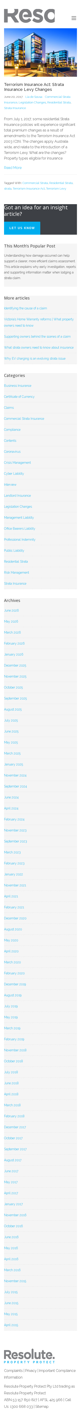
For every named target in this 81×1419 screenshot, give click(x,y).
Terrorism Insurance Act (29, 188)
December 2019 (15, 984)
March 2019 (12, 1028)
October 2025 (13, 687)
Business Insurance (17, 385)
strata (7, 188)
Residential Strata (59, 102)
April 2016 (11, 1259)
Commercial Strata (35, 183)
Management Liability (19, 517)
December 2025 (15, 665)
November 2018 (15, 1050)
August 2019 (12, 995)
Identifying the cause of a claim (25, 308)
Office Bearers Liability (19, 528)
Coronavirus (12, 451)
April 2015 (11, 1325)
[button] (74, 18)
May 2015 (11, 1314)
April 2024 (11, 808)
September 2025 (15, 698)
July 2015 (11, 1292)
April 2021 (11, 896)
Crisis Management (17, 462)
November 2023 (15, 830)
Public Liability (14, 550)
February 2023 (14, 863)
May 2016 (11, 1248)
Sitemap (42, 1406)
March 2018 (12, 1105)
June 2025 (11, 731)
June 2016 (11, 1237)
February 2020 (14, 973)
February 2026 (14, 643)
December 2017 (15, 1127)
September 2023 (15, 841)
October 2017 (13, 1138)
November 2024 (15, 775)
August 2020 (13, 929)
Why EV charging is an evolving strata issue (34, 358)
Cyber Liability (14, 473)
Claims (9, 407)
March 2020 (12, 962)
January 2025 (13, 764)
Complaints (13, 1371)
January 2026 (13, 654)
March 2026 (12, 632)
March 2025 (12, 753)
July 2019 (11, 1006)
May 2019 (11, 1017)
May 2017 (11, 1182)
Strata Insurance (15, 108)
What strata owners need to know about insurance (39, 347)
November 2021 (15, 885)
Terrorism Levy (56, 188)
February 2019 (14, 1039)
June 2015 (11, 1303)
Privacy (31, 1371)
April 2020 (11, 951)
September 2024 (15, 786)
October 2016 (13, 1226)
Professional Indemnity (20, 539)
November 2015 (15, 1281)
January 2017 (13, 1204)
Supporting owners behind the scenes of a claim (37, 336)
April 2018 (11, 1094)
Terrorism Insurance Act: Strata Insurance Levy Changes (34, 87)
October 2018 (13, 1061)
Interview (10, 484)
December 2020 (15, 918)
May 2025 (11, 742)
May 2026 (11, 621)
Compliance (12, 429)
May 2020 (11, 940)
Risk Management (16, 572)
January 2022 (13, 874)
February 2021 (14, 907)
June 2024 (11, 797)
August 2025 (13, 709)
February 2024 (14, 819)
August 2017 (12, 1160)
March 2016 (12, 1270)
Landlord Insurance (17, 495)
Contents (10, 440)
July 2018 (11, 1072)
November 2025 (15, 676)
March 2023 (12, 852)
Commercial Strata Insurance (24, 418)
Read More (13, 168)
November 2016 (15, 1215)
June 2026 (11, 610)
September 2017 (15, 1149)
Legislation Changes (32, 102)
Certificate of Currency (19, 396)
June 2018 (11, 1083)
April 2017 (11, 1193)
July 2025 (11, 720)
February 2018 (14, 1116)
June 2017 (11, 1171)
